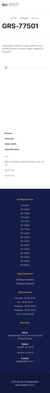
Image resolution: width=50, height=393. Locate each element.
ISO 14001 (25, 217)
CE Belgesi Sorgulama (25, 283)
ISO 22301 (25, 241)
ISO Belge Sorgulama (25, 279)
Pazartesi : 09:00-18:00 (25, 298)
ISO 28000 (25, 253)
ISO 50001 (25, 265)
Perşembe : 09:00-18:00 (25, 310)
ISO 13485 (25, 213)
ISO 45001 (25, 261)
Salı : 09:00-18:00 (25, 302)
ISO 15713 (25, 221)
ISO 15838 (25, 225)
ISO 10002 (25, 209)
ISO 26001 (25, 245)
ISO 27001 (25, 249)
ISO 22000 (25, 237)
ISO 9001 (25, 205)
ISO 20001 (25, 233)
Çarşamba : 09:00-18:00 (25, 306)
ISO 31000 (25, 257)
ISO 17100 (25, 229)
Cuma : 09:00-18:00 (25, 314)
